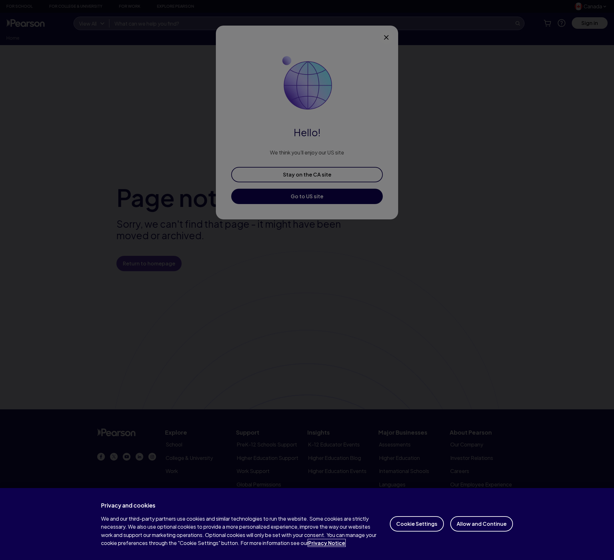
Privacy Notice (326, 543)
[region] (307, 524)
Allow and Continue (482, 523)
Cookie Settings (416, 523)
